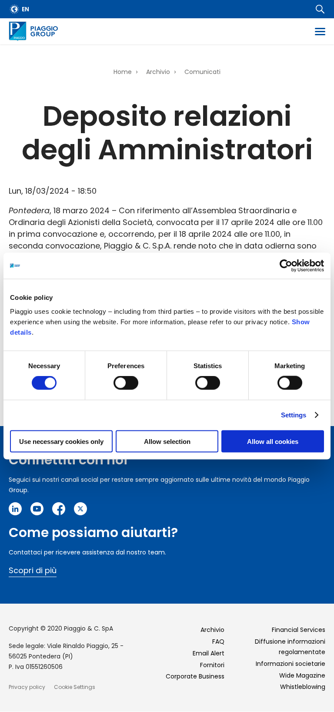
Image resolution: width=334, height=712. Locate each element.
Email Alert (208, 653)
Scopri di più (33, 570)
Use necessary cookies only (61, 441)
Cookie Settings (74, 687)
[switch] (126, 383)
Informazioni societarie (290, 663)
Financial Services (298, 629)
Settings (294, 415)
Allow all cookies (272, 441)
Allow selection (167, 441)
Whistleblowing (302, 686)
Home (123, 71)
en (25, 9)
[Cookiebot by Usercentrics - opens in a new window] (286, 265)
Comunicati (202, 71)
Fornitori (212, 665)
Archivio (158, 71)
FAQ (218, 641)
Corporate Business (195, 676)
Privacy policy (27, 687)
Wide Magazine (302, 675)
